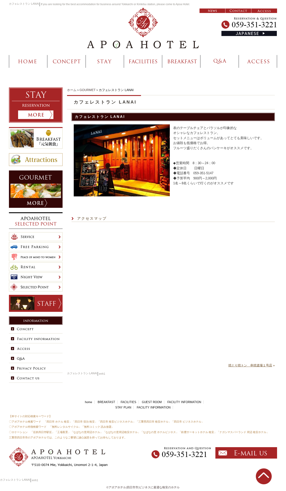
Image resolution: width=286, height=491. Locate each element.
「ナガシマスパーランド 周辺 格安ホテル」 (243, 432)
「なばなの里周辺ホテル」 (87, 432)
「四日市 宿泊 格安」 (84, 421)
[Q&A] (219, 61)
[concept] (66, 61)
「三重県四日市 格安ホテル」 (153, 421)
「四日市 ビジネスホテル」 (187, 421)
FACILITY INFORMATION (184, 402)
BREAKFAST (106, 402)
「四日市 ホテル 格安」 (58, 421)
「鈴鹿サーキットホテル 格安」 (198, 432)
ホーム (71, 90)
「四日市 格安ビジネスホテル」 (116, 421)
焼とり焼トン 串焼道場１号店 (250, 365)
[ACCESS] (258, 61)
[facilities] (143, 61)
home (88, 402)
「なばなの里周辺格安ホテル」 (121, 432)
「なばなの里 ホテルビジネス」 (159, 432)
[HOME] (28, 61)
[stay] (105, 61)
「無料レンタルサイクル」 (65, 426)
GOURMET (88, 90)
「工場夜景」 (63, 432)
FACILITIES (128, 402)
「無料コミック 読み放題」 (97, 426)
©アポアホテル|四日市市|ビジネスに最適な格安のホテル (143, 487)
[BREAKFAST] (181, 61)
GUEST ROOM (152, 402)
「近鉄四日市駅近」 (42, 432)
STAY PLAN (123, 407)
